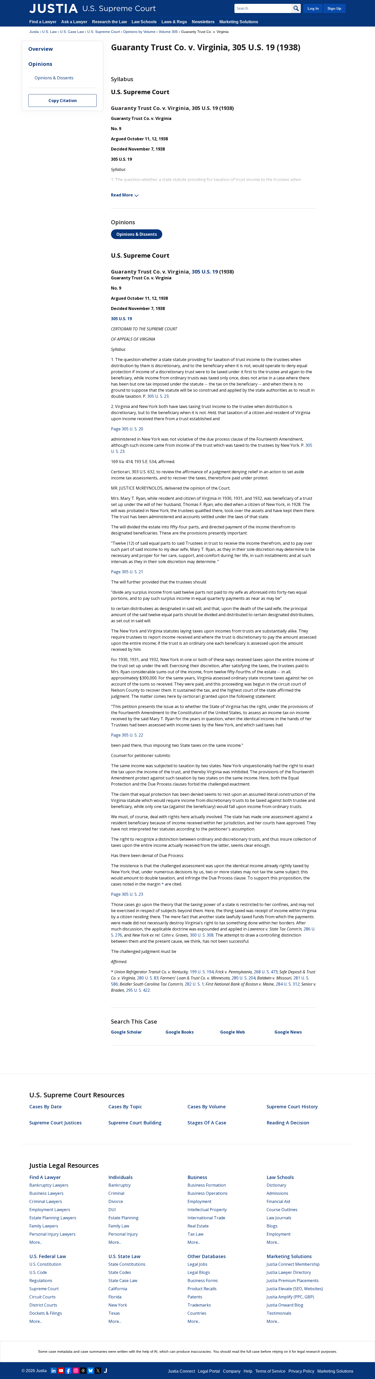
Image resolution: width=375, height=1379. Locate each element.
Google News (288, 1032)
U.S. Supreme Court (103, 32)
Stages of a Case (207, 1123)
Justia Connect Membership (293, 1264)
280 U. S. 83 (147, 978)
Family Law (118, 1226)
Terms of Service (270, 1371)
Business (197, 1177)
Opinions (40, 63)
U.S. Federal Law (47, 1256)
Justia (34, 32)
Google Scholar (126, 1032)
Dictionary (276, 1185)
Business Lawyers (46, 1193)
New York (117, 1305)
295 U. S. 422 (138, 990)
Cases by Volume (207, 1106)
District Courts (43, 1305)
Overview (40, 48)
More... (35, 1242)
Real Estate (198, 1226)
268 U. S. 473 (266, 972)
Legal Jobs (197, 1264)
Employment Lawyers (49, 1209)
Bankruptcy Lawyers (48, 1185)
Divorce (115, 1201)
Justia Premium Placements (293, 1280)
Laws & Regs (174, 22)
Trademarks (199, 1305)
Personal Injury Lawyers (52, 1234)
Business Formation (207, 1185)
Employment (199, 1201)
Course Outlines (282, 1209)
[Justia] (53, 8)
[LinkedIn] (54, 1371)
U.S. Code (38, 1272)
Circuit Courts (42, 1297)
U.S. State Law (124, 1256)
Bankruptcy (119, 1185)
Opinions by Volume (139, 32)
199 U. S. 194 (202, 972)
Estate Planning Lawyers (52, 1218)
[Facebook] (68, 1371)
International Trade (206, 1218)
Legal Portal (209, 1371)
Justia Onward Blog (285, 1305)
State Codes (119, 1272)
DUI (112, 1209)
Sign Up (334, 8)
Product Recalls (202, 1288)
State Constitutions (126, 1264)
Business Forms (203, 1280)
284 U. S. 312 (287, 984)
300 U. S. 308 (202, 935)
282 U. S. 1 (194, 984)
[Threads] (83, 1371)
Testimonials (279, 1313)
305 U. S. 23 (158, 396)
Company (232, 1371)
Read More (122, 195)
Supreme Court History (292, 1106)
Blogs (272, 1226)
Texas (114, 1313)
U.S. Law (49, 32)
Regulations (40, 1280)
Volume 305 (168, 32)
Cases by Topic (125, 1106)
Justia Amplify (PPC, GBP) (290, 1297)
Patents (195, 1297)
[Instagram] (76, 1371)
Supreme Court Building (134, 1123)
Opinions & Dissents (136, 234)
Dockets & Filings (45, 1313)
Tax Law (195, 1234)
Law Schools (144, 22)
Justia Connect (181, 1371)
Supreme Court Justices (55, 1123)
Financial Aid (278, 1201)
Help (248, 1371)
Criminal (116, 1193)
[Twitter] (98, 1371)
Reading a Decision (288, 1123)
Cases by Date (45, 1106)
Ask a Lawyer (74, 22)
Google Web (232, 1032)
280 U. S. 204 (243, 978)
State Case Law (122, 1280)
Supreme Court (44, 1288)
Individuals (120, 1177)
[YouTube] (61, 1371)
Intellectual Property (207, 1209)
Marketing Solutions (238, 22)
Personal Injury (123, 1234)
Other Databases (207, 1256)
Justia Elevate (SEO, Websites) (295, 1288)
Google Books (180, 1032)
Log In (313, 8)
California (117, 1288)
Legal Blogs (199, 1272)
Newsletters (203, 22)
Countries (197, 1313)
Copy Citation (62, 101)
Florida (114, 1297)
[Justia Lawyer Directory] (105, 1371)
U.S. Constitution (45, 1264)
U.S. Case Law (72, 32)
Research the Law (109, 22)
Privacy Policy (301, 1371)
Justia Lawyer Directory (289, 1272)
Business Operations (208, 1193)
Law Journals (279, 1218)
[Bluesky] (91, 1371)
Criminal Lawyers (45, 1201)
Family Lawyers (43, 1226)
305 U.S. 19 (205, 271)
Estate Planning (123, 1218)
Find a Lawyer (42, 22)
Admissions (277, 1193)
